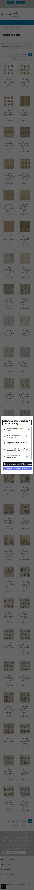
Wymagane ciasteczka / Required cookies (15, 429)
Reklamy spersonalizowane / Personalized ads (14, 456)
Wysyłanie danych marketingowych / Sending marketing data (16, 449)
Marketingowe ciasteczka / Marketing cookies (14, 436)
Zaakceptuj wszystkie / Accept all (17, 468)
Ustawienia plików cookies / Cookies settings (16, 422)
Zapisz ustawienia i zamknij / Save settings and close (18, 464)
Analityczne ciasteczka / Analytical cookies (16, 443)
